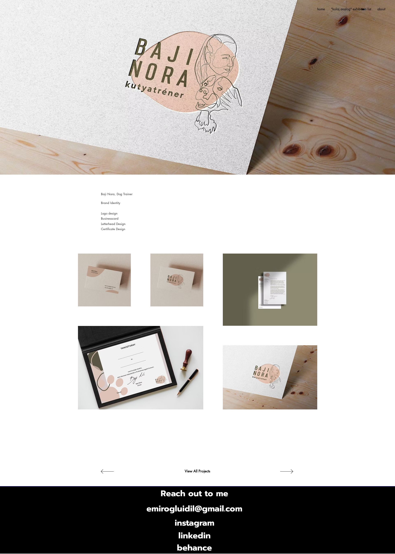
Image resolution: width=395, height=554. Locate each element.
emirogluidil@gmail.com (194, 508)
